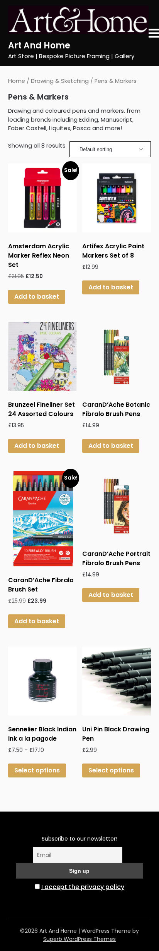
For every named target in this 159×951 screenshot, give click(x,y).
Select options (37, 770)
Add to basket (36, 296)
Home (16, 81)
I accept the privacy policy (82, 886)
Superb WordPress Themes (79, 939)
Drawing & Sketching (60, 81)
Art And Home (39, 46)
